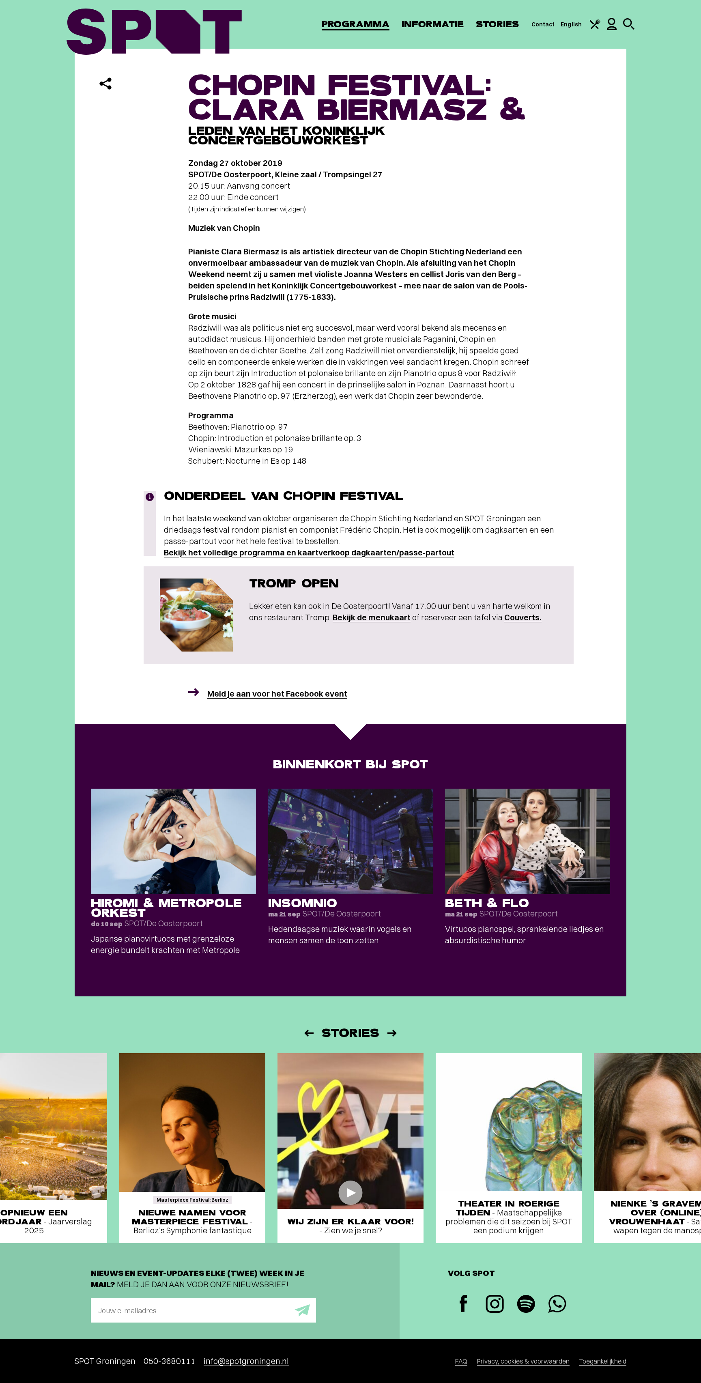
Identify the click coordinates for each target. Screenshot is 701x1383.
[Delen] (105, 83)
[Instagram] (494, 1305)
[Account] (611, 28)
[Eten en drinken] (595, 27)
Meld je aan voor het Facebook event (277, 693)
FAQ (461, 1361)
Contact (543, 24)
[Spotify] (526, 1305)
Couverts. (523, 617)
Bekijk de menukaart (372, 617)
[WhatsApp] (557, 1305)
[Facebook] (463, 1304)
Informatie (433, 24)
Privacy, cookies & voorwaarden (523, 1361)
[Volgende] (392, 1033)
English (571, 24)
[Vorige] (308, 1033)
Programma (355, 24)
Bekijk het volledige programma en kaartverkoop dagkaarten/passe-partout (309, 552)
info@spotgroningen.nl (246, 1361)
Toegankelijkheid (602, 1361)
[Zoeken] (628, 27)
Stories (497, 24)
